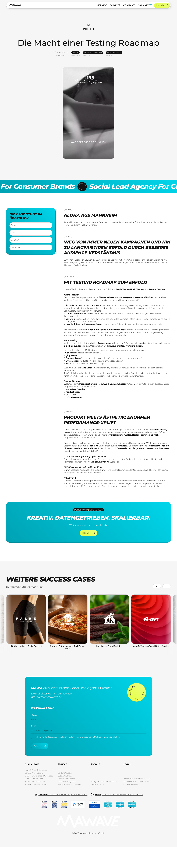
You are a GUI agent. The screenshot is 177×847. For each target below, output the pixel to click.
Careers (28, 773)
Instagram (95, 781)
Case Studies (37, 773)
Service (102, 5)
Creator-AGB (143, 781)
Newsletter (29, 781)
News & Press (30, 770)
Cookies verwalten (131, 784)
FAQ (44, 781)
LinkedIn (104, 781)
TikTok (93, 784)
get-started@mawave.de (46, 696)
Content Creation (65, 773)
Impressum (128, 779)
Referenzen (42, 770)
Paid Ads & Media (65, 784)
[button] (102, 5)
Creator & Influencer (66, 779)
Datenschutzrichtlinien (57, 737)
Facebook (113, 781)
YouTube (100, 784)
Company (129, 5)
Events (27, 779)
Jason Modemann (40, 784)
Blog (40, 776)
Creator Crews (31, 776)
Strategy (77, 784)
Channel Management (67, 781)
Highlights (144, 5)
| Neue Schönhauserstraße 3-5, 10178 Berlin (119, 794)
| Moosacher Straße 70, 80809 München (62, 794)
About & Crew (37, 779)
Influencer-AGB (130, 781)
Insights (115, 5)
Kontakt (28, 784)
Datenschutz (139, 779)
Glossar (38, 781)
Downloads (48, 776)
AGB (148, 779)
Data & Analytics (65, 776)
